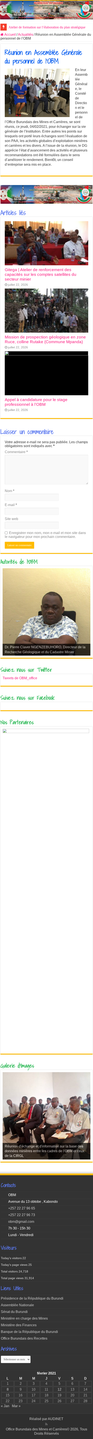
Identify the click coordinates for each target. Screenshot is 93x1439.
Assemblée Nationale (17, 1305)
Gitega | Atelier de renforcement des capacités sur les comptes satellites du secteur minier (40, 274)
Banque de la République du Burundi (29, 1332)
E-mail (11, 505)
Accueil (10, 34)
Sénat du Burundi (14, 1312)
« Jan (5, 1406)
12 (59, 1389)
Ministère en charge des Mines (24, 1318)
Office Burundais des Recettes (24, 1338)
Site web (11, 519)
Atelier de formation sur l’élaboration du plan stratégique (46, 27)
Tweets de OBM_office (20, 678)
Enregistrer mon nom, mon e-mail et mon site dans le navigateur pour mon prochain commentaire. (45, 535)
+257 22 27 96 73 (21, 1215)
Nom (9, 491)
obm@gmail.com (21, 1221)
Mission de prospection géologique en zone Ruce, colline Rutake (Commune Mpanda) (45, 339)
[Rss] (46, 1424)
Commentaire (16, 452)
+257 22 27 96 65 (21, 1208)
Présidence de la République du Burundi (32, 1298)
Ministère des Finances (19, 1325)
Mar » (16, 1406)
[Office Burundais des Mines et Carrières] (46, 10)
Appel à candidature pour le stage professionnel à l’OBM (36, 402)
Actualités (25, 34)
